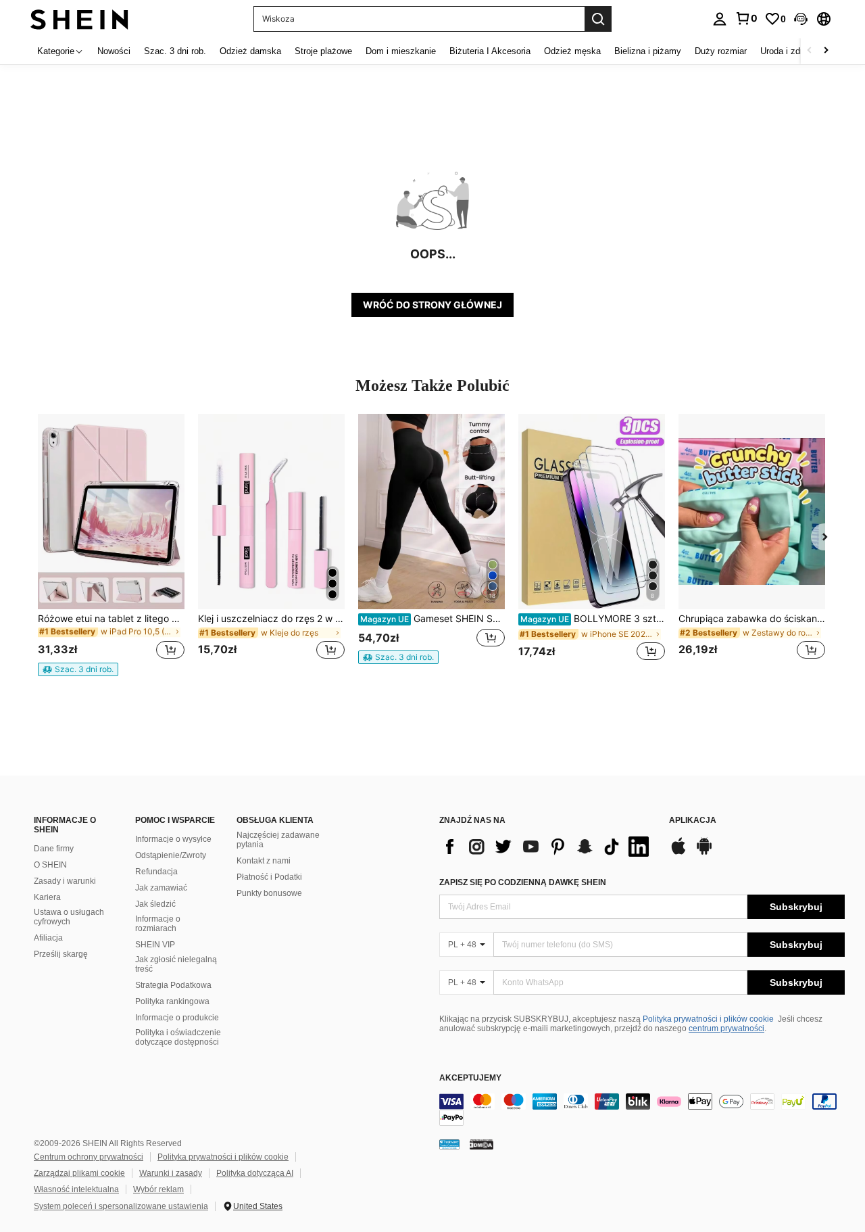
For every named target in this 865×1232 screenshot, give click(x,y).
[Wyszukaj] (598, 19)
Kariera (47, 897)
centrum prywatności (726, 1028)
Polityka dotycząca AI (254, 1173)
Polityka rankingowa (172, 1001)
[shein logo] (79, 19)
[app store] (678, 852)
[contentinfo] (642, 1109)
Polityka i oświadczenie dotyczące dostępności (178, 1037)
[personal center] (720, 19)
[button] (801, 19)
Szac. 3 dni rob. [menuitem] (175, 51)
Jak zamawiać (161, 888)
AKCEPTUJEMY (470, 1078)
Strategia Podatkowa (173, 985)
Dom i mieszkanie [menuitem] (401, 51)
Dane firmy (54, 848)
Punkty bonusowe (269, 893)
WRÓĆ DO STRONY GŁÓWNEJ (432, 304)
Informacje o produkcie (177, 1017)
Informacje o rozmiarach (157, 923)
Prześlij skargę (61, 954)
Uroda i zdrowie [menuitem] (790, 51)
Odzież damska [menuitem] (250, 51)
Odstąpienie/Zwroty (170, 855)
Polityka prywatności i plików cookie (708, 1019)
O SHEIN (50, 865)
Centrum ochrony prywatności (88, 1157)
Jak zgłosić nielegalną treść (176, 964)
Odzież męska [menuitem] (572, 51)
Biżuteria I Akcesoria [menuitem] (489, 51)
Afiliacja (48, 938)
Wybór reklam (158, 1189)
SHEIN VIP (155, 944)
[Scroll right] (826, 51)
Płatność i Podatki (269, 877)
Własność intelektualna (76, 1189)
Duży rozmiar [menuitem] (721, 51)
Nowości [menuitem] (113, 51)
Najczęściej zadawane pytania (278, 839)
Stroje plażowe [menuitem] (323, 51)
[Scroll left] (809, 51)
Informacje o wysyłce (173, 839)
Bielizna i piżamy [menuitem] (647, 51)
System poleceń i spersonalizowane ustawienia (121, 1206)
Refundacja (156, 871)
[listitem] (111, 545)
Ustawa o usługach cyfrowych (69, 916)
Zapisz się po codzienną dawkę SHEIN (522, 882)
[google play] (704, 852)
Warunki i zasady (170, 1173)
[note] (78, 669)
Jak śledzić (155, 904)
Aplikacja (692, 820)
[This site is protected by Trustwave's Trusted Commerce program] (449, 1144)
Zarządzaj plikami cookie (79, 1173)
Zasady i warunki (65, 881)
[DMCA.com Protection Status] (481, 1144)
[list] (547, 846)
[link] (746, 18)
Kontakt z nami (264, 861)
